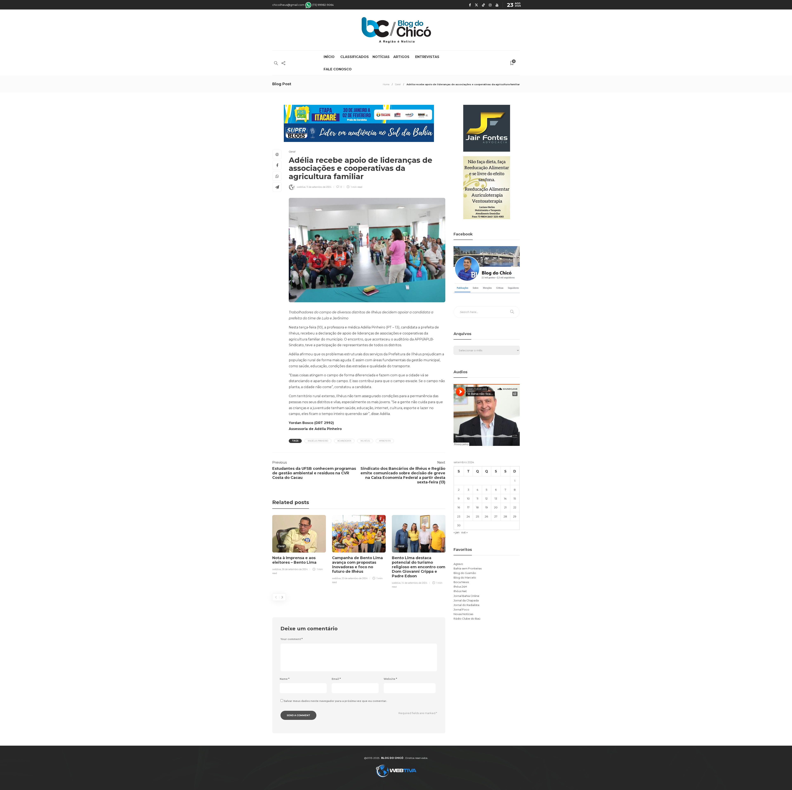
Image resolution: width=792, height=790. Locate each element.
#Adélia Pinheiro (318, 440)
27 (495, 516)
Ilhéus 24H (460, 586)
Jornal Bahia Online (466, 596)
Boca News (461, 582)
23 (458, 516)
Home (386, 84)
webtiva (301, 186)
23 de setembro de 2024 (355, 578)
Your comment (291, 639)
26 (486, 516)
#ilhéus (365, 440)
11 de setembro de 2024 (318, 186)
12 (486, 498)
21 (505, 507)
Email (336, 678)
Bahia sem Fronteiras (468, 568)
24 (468, 516)
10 (468, 498)
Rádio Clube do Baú (467, 618)
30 (459, 525)
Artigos (402, 57)
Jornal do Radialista (466, 605)
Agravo (458, 564)
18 (477, 507)
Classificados (354, 57)
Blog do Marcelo (465, 577)
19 (486, 507)
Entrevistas (427, 57)
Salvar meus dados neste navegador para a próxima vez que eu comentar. (335, 701)
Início (330, 57)
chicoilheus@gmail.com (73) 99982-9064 (303, 4)
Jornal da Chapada (466, 600)
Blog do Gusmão (465, 573)
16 (458, 507)
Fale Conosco (338, 69)
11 (477, 498)
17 (468, 507)
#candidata (344, 440)
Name (284, 678)
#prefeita (385, 440)
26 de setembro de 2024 (295, 569)
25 (477, 516)
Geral (398, 84)
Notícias (381, 57)
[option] (299, 545)
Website (390, 678)
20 (495, 507)
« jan (456, 532)
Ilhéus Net (460, 591)
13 (496, 498)
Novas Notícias (463, 614)
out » (464, 532)
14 (505, 498)
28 (505, 516)
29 (514, 516)
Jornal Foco (461, 609)
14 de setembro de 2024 (414, 582)
